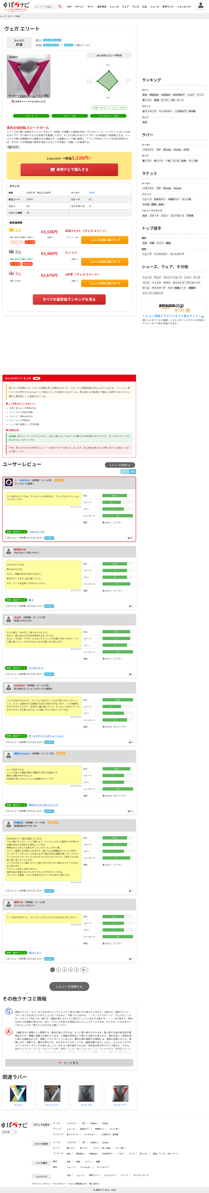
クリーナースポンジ (153, 293)
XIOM (186, 149)
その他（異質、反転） (154, 204)
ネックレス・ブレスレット (186, 282)
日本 (145, 243)
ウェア (125, 6)
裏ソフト (147, 160)
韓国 (168, 243)
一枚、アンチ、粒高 (176, 160)
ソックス (156, 282)
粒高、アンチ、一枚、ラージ (169, 100)
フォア (190, 94)
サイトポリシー (60, 1183)
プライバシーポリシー (41, 1183)
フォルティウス (37, 531)
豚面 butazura (22, 753)
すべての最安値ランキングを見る (69, 299)
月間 (132, 471)
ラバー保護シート (177, 287)
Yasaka (177, 149)
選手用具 (101, 6)
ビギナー (58, 480)
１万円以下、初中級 (185, 111)
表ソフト (147, 100)
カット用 (186, 199)
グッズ (135, 6)
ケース (196, 277)
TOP (69, 6)
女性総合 (165, 94)
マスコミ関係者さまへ (78, 1183)
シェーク (147, 199)
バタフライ (148, 149)
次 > (84, 970)
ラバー (90, 6)
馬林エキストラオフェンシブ (43, 804)
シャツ (187, 277)
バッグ (146, 282)
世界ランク (168, 6)
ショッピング (184, 6)
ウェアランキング (141, 1175)
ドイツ (160, 243)
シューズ (114, 6)
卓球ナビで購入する (72, 169)
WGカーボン (35, 952)
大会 (144, 6)
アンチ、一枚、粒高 (101, 1148)
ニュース (154, 6)
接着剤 (192, 287)
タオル (166, 282)
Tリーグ (124, 1175)
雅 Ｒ (31, 599)
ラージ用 (193, 160)
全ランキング (149, 111)
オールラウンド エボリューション (46, 735)
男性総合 (154, 94)
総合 (145, 94)
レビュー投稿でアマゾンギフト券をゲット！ (172, 316)
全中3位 (61, 753)
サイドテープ (158, 287)
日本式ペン (160, 199)
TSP (158, 149)
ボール (146, 287)
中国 (152, 243)
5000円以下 (179, 94)
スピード (154, 215)
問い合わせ (94, 1183)
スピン (164, 215)
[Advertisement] (30, 347)
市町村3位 (53, 822)
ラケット (79, 6)
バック (200, 94)
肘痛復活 (18, 822)
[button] (28, 76)
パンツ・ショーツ (172, 277)
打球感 (190, 215)
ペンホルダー (165, 111)
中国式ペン (173, 199)
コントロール (177, 215)
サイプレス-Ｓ (36, 667)
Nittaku (167, 149)
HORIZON (24, 480)
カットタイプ (177, 254)
